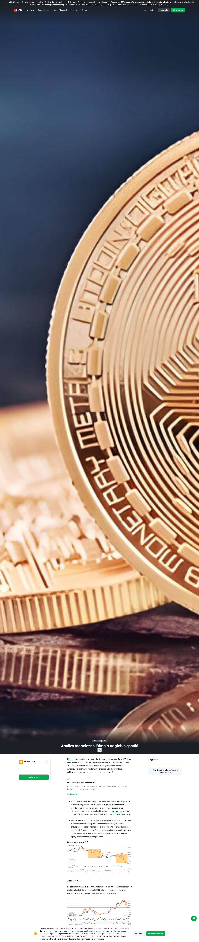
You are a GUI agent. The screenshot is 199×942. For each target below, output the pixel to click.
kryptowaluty (116, 811)
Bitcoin (70, 759)
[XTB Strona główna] (18, 10)
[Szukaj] (145, 10)
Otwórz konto (178, 10)
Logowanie (163, 10)
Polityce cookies (97, 939)
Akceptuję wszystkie (155, 933)
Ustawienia (139, 933)
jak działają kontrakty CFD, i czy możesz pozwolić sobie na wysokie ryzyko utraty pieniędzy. (131, 4)
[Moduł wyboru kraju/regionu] (151, 10)
